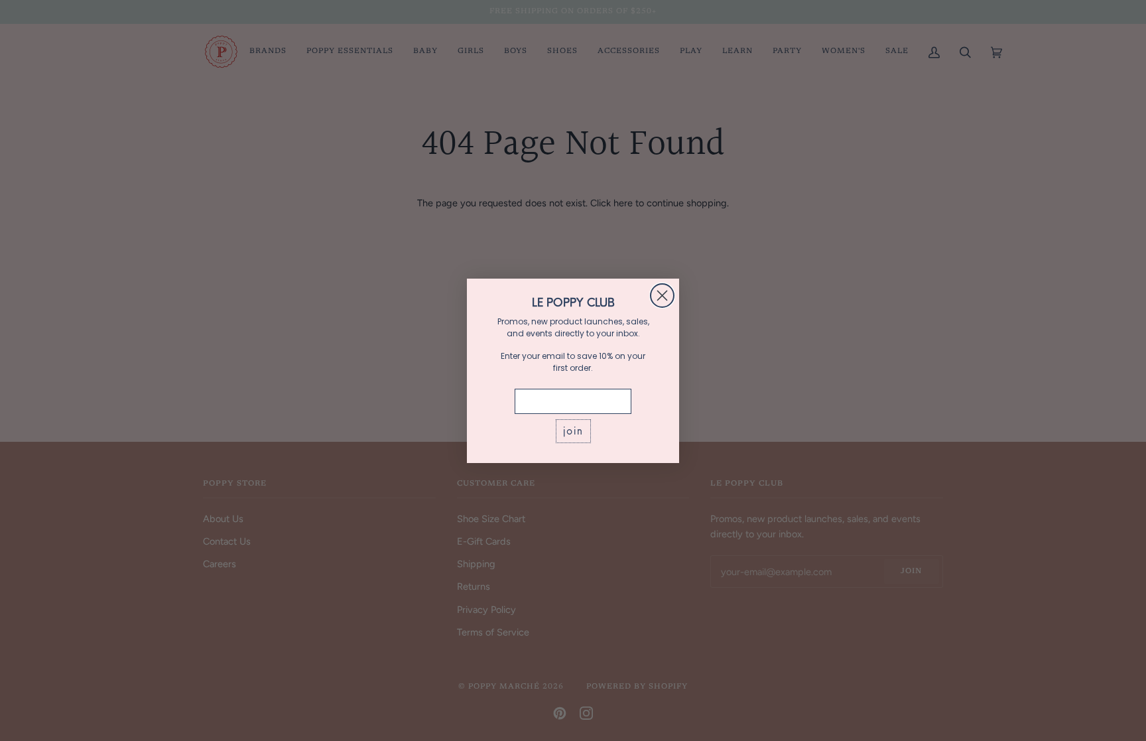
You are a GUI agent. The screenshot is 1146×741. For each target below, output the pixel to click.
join (573, 431)
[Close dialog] (662, 295)
